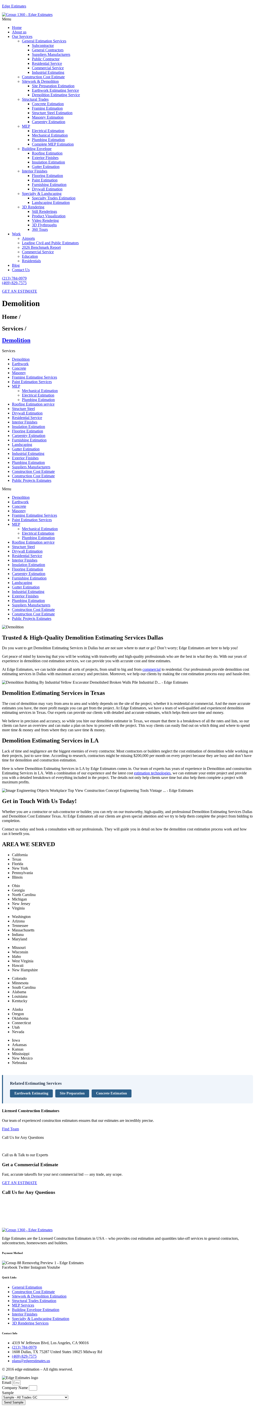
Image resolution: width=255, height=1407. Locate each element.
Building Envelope (37, 149)
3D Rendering (33, 207)
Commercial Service (48, 68)
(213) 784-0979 (14, 278)
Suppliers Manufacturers (51, 54)
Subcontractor (43, 45)
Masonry (19, 373)
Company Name (15, 1388)
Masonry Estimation (48, 117)
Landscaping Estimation (51, 202)
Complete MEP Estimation (53, 144)
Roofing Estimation (47, 153)
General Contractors (48, 50)
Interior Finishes (34, 171)
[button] (127, 19)
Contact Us (21, 270)
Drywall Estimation (47, 189)
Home (17, 27)
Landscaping (22, 444)
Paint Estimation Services (32, 382)
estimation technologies (152, 773)
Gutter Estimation (46, 167)
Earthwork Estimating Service (55, 90)
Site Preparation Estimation (53, 86)
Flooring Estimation (47, 175)
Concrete (19, 368)
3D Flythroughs (44, 225)
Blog (16, 265)
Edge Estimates (14, 6)
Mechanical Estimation (50, 135)
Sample (8, 1393)
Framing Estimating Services (34, 377)
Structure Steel (23, 409)
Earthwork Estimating (31, 1093)
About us (19, 32)
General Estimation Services (44, 41)
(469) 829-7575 (14, 283)
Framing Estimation (47, 108)
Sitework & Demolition (40, 81)
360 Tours (40, 229)
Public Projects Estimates (31, 480)
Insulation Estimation (48, 162)
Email (7, 1382)
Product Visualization (48, 216)
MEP (26, 126)
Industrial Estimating (48, 72)
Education (30, 256)
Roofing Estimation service (33, 404)
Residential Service (47, 63)
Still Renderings (44, 211)
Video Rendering (45, 220)
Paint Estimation (45, 180)
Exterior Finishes (45, 158)
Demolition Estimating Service (56, 95)
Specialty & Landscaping (42, 193)
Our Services (22, 36)
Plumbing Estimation (48, 140)
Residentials (31, 261)
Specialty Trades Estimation (53, 198)
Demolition (21, 359)
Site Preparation (72, 1093)
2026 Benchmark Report (41, 247)
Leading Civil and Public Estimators (50, 243)
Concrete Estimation (48, 104)
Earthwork (20, 364)
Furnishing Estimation (49, 184)
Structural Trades (35, 99)
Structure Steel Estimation (52, 113)
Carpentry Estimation (48, 122)
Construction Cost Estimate (43, 77)
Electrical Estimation (48, 131)
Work (16, 234)
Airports (28, 238)
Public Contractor (46, 59)
